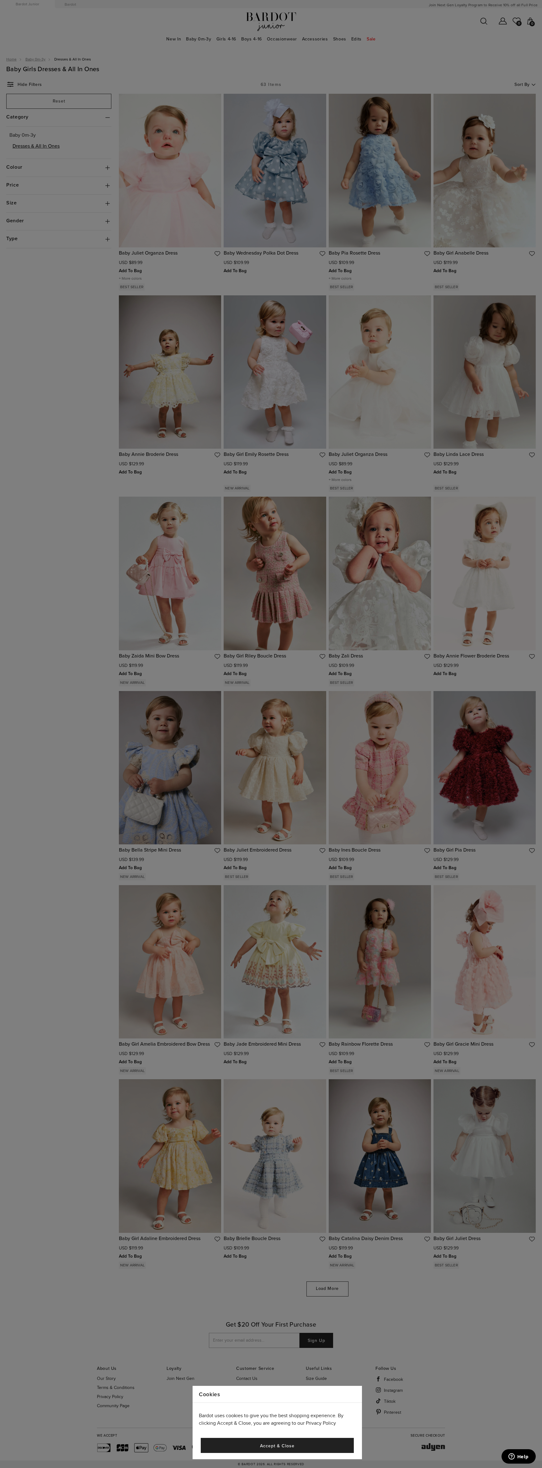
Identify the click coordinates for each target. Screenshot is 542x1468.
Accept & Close (277, 1446)
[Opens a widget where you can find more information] (518, 1457)
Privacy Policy (321, 1423)
